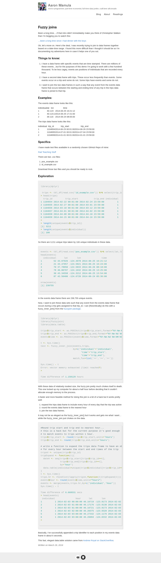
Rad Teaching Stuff (47, 152)
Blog (98, 14)
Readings (118, 14)
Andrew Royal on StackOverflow (98, 540)
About (107, 14)
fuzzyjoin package (72, 309)
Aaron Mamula (59, 5)
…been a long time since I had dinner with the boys (62, 41)
